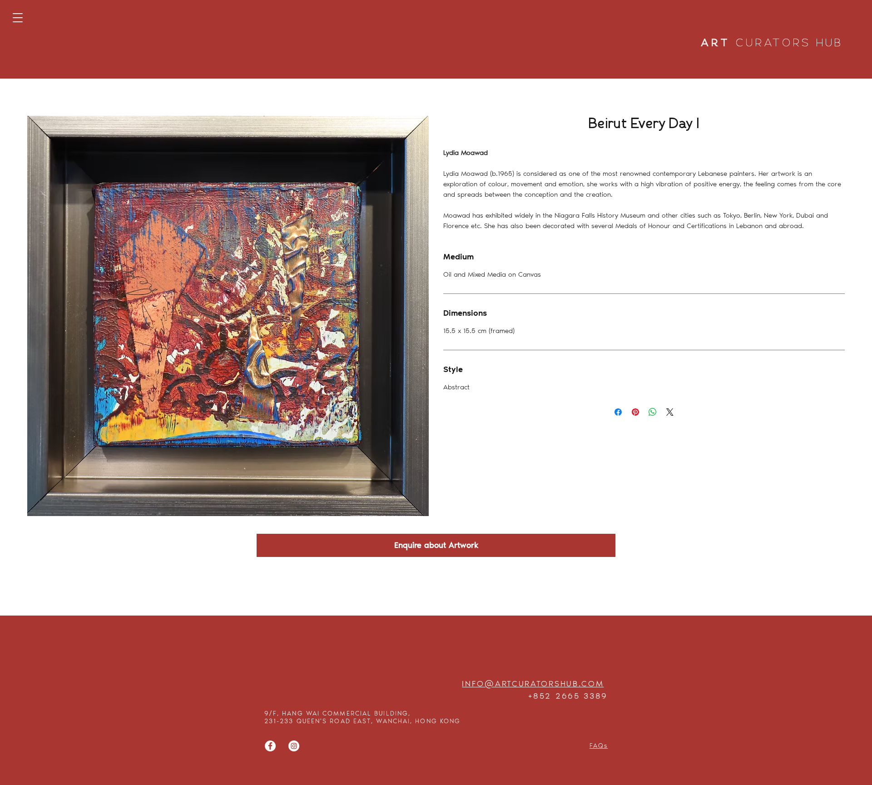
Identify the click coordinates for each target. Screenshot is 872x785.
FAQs (599, 746)
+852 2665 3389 (568, 696)
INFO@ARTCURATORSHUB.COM (533, 684)
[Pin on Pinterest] (635, 412)
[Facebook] (270, 745)
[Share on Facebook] (618, 412)
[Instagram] (293, 745)
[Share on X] (669, 412)
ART (772, 43)
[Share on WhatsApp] (652, 412)
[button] (18, 18)
